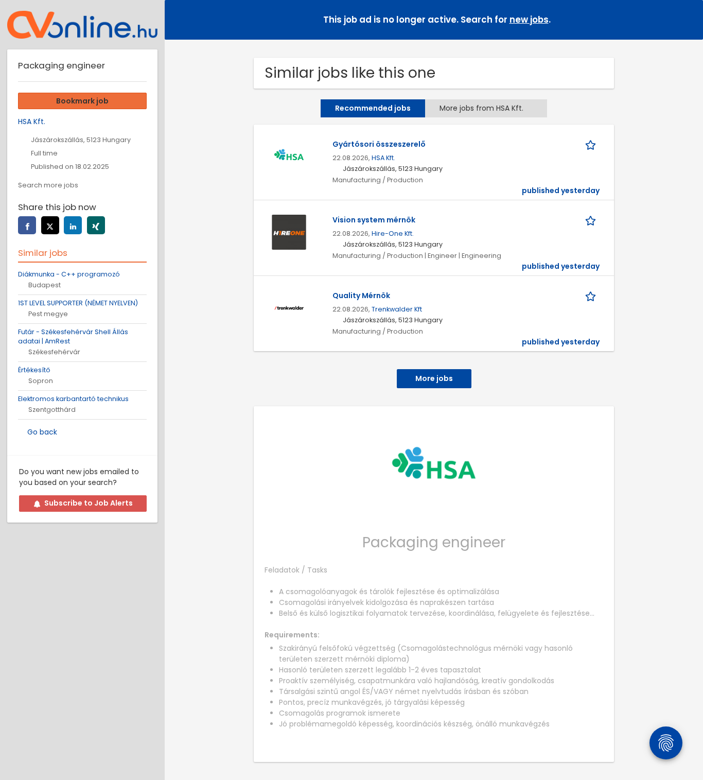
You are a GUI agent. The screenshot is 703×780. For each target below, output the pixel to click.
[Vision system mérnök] (288, 232)
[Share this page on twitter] (50, 225)
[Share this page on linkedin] (73, 225)
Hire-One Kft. (393, 233)
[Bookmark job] (592, 144)
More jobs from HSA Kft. (481, 108)
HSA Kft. (383, 157)
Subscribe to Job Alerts (88, 503)
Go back (42, 432)
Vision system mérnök (373, 220)
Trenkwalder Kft (397, 309)
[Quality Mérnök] (288, 307)
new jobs (529, 19)
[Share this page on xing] (96, 225)
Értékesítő (34, 370)
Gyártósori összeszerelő (379, 144)
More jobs (434, 378)
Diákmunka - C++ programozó (69, 274)
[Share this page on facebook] (27, 225)
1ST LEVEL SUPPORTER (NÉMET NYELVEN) (78, 303)
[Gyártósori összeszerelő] (288, 156)
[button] (687, 19)
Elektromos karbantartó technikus (73, 398)
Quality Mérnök (361, 295)
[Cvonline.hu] (82, 25)
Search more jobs (48, 185)
